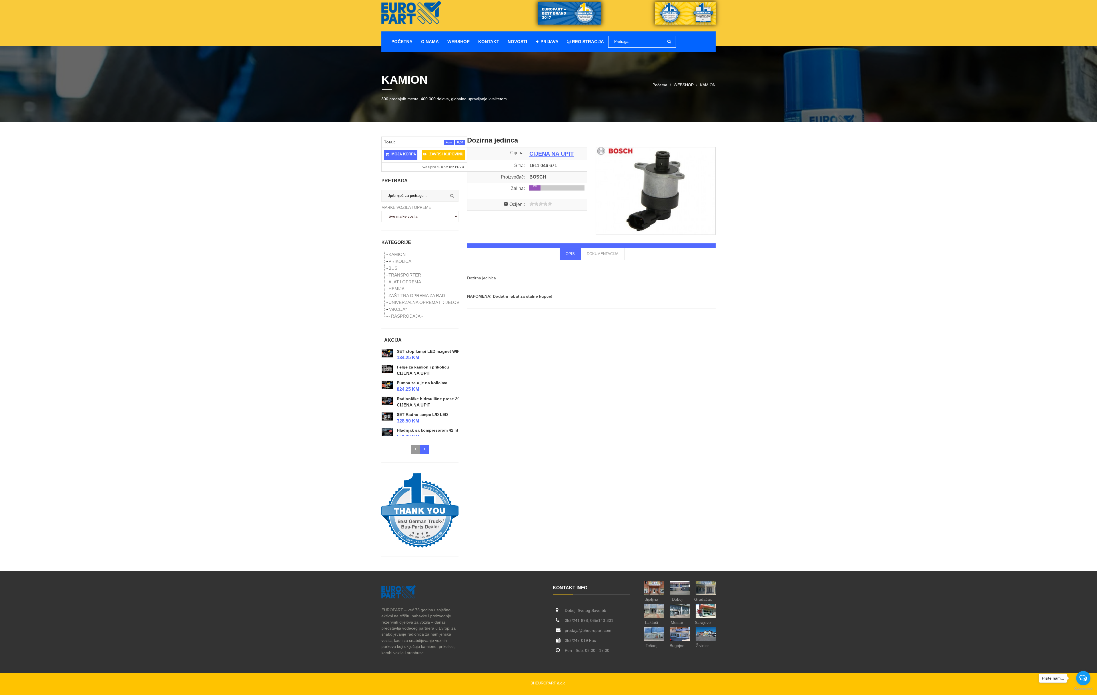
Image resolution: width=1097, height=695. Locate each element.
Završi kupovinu (445, 154)
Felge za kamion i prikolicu (423, 367)
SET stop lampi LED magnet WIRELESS (435, 351)
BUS (393, 268)
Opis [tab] (570, 254)
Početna (402, 41)
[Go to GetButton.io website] (1083, 689)
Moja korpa (403, 154)
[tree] (420, 285)
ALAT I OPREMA (405, 281)
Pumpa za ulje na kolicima (422, 382)
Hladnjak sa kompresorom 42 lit (427, 430)
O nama (430, 41)
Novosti (517, 41)
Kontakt (488, 41)
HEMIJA (397, 288)
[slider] (540, 203)
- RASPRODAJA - (406, 316)
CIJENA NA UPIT (413, 373)
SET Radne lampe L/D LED (422, 414)
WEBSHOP (458, 41)
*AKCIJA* (398, 309)
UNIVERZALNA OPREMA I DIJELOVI (425, 302)
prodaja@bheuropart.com (588, 630)
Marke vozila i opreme (406, 207)
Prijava (548, 41)
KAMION (708, 85)
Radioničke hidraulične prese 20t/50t (432, 398)
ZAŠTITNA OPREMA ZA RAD (417, 295)
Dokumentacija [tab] (602, 254)
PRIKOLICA (400, 261)
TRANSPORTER (405, 275)
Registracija (587, 41)
